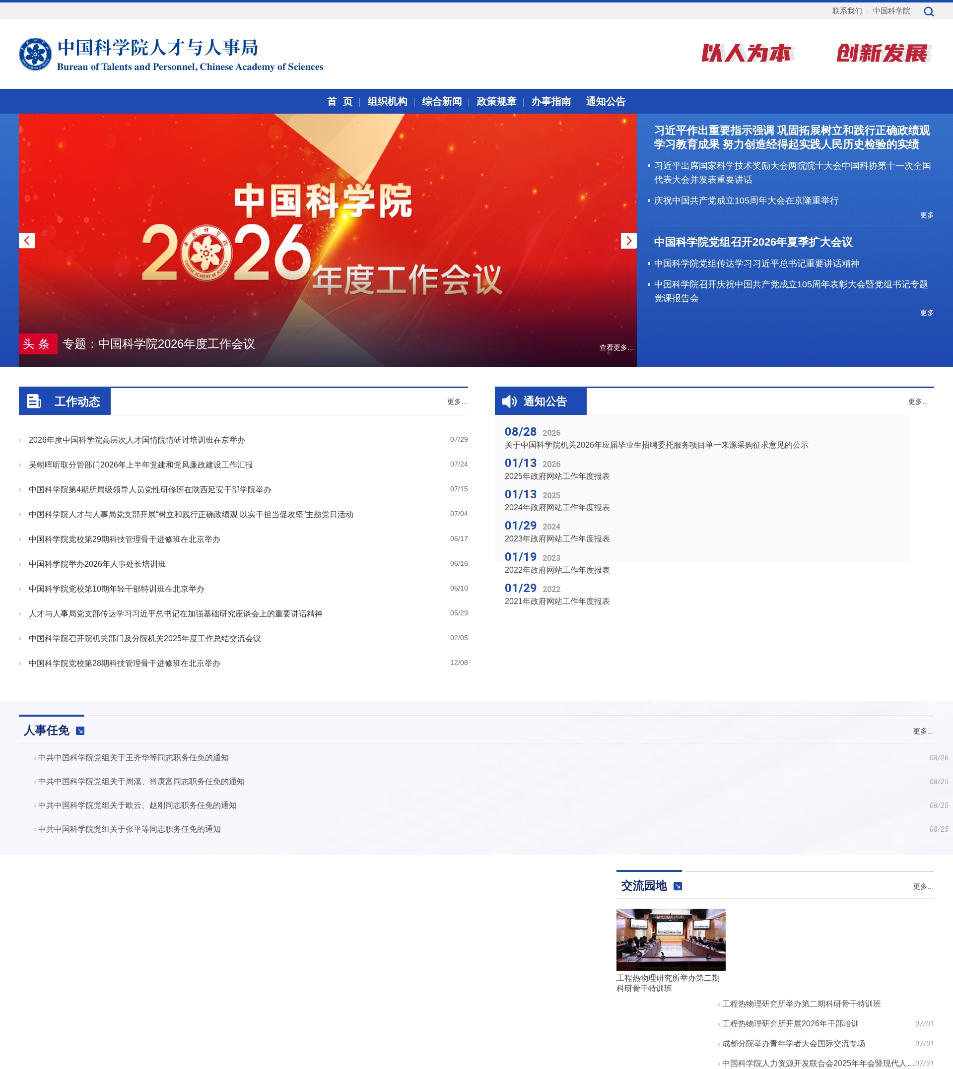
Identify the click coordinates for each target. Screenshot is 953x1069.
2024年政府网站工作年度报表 (557, 507)
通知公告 (606, 101)
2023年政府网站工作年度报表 (557, 538)
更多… (457, 401)
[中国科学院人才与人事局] (147, 53)
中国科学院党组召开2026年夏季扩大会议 (753, 242)
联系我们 (847, 10)
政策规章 (497, 101)
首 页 (340, 101)
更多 (927, 215)
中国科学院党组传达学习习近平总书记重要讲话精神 (757, 263)
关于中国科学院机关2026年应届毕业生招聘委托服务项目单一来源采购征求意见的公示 (657, 445)
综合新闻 (442, 101)
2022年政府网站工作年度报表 (557, 570)
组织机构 (388, 101)
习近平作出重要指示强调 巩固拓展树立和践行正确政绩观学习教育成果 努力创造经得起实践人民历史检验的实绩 (792, 137)
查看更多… (617, 347)
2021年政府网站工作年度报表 (557, 601)
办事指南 (551, 101)
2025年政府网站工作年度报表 (557, 476)
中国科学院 (891, 10)
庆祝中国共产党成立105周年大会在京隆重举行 (746, 200)
